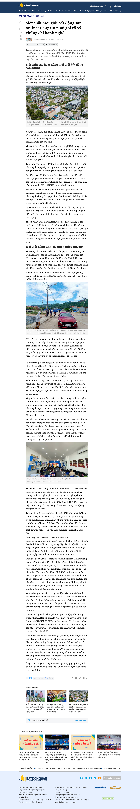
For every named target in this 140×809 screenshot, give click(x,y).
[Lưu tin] (20, 36)
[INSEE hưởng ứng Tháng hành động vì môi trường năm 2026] (109, 742)
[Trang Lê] (28, 39)
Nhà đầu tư (59, 11)
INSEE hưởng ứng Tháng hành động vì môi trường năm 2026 (108, 755)
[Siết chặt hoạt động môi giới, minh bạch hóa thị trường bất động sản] (35, 696)
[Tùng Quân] (30, 39)
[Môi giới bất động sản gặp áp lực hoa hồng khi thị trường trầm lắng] (56, 696)
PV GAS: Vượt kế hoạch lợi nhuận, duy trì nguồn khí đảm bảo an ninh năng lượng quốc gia (68, 768)
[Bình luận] (20, 32)
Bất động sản (25, 16)
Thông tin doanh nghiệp (30, 732)
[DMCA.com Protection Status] (108, 798)
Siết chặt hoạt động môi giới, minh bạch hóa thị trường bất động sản (35, 708)
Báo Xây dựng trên (38, 678)
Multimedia (114, 11)
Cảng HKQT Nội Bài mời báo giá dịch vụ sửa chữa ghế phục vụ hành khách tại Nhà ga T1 (82, 756)
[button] (20, 22)
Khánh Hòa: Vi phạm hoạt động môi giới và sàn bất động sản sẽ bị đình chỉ (78, 708)
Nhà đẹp (99, 11)
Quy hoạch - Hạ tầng (39, 11)
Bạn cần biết (26, 768)
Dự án (76, 11)
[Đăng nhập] (110, 6)
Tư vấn (106, 11)
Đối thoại (51, 11)
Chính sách (26, 11)
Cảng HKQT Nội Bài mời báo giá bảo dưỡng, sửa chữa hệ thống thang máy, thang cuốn (30, 756)
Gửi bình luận (80, 720)
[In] (20, 39)
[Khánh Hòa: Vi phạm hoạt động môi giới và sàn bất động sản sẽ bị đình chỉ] (78, 696)
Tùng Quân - (45, 39)
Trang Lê (37, 39)
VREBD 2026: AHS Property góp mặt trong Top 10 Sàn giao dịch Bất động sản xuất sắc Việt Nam (56, 757)
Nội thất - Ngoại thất (87, 11)
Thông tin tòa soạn (112, 778)
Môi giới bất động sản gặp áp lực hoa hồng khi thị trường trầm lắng (56, 708)
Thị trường (68, 11)
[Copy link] (87, 678)
